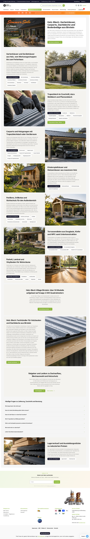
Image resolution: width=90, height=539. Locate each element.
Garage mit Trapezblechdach (13, 158)
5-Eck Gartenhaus (10, 82)
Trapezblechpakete (52, 115)
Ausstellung (76, 1)
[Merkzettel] (76, 5)
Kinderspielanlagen (75, 186)
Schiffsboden (10, 279)
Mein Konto (6, 510)
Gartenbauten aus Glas (19, 219)
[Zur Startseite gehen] (7, 5)
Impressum (34, 528)
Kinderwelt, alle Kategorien (53, 186)
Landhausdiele (32, 276)
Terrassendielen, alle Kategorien (54, 247)
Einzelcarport (22, 150)
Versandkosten (41, 536)
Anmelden (56, 482)
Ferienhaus (26, 82)
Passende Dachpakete (77, 115)
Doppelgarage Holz (27, 155)
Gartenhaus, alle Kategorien (12, 77)
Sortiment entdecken (54, 42)
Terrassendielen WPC (64, 249)
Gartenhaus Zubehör (11, 85)
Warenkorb (6, 512)
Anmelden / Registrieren (9, 514)
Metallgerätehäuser (52, 118)
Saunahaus (19, 82)
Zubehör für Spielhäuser (53, 188)
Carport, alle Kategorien (12, 150)
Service (83, 1)
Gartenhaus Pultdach (11, 79)
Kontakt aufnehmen (12, 362)
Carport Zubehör (36, 153)
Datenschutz (50, 528)
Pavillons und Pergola (25, 216)
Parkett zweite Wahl (19, 279)
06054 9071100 (75, 514)
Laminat (26, 279)
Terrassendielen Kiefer (53, 249)
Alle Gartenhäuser (24, 77)
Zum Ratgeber (38, 390)
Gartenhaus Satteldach (35, 77)
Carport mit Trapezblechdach (25, 153)
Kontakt (56, 528)
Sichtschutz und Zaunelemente (13, 221)
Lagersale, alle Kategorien (53, 458)
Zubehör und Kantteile (63, 118)
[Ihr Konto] (78, 5)
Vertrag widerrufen (45, 533)
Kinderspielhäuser (65, 186)
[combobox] (52, 5)
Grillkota (33, 216)
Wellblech (69, 115)
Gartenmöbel (24, 221)
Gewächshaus (10, 219)
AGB (39, 528)
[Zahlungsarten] (56, 510)
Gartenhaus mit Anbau (34, 79)
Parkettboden (24, 276)
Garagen (9, 155)
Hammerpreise (72, 458)
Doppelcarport (30, 150)
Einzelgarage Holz (17, 155)
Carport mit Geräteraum (12, 153)
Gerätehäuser (33, 82)
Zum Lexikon (50, 390)
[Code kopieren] (20, 32)
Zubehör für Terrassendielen (77, 249)
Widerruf (43, 528)
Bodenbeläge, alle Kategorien (13, 276)
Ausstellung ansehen (44, 309)
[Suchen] (64, 5)
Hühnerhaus (29, 219)
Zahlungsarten (24, 510)
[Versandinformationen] (39, 510)
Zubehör (39, 279)
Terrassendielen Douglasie (69, 247)
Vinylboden (33, 279)
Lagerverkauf (64, 458)
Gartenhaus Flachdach (22, 79)
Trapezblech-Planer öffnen (55, 122)
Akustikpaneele (33, 221)
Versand (22, 512)
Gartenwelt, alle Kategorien (12, 216)
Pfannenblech (61, 115)
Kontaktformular (82, 522)
